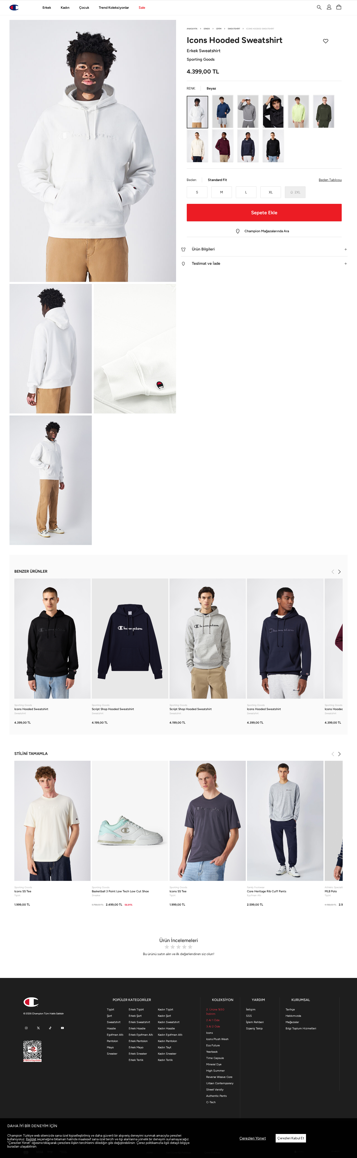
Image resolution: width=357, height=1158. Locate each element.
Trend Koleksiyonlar (114, 8)
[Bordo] (222, 146)
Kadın (65, 8)
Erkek (46, 8)
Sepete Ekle (264, 212)
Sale (142, 8)
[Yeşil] (298, 111)
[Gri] (248, 111)
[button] (264, 249)
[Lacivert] (222, 111)
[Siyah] (273, 111)
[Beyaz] (197, 112)
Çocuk (84, 8)
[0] (339, 7)
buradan (13, 1146)
